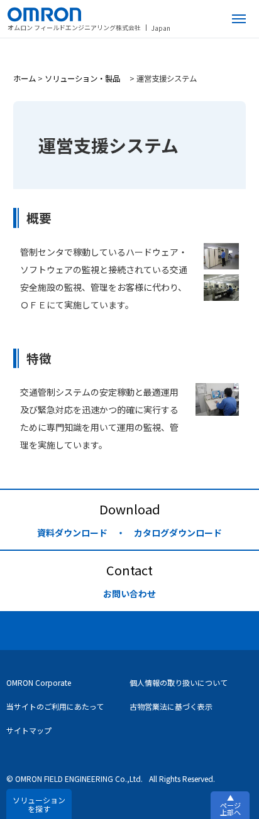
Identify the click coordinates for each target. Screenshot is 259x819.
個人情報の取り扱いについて (179, 682)
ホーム (24, 78)
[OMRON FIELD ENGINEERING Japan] (89, 14)
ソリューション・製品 (86, 78)
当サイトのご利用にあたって (55, 706)
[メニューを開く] (238, 18)
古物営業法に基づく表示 (171, 706)
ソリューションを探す (39, 804)
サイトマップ (29, 730)
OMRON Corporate (38, 682)
